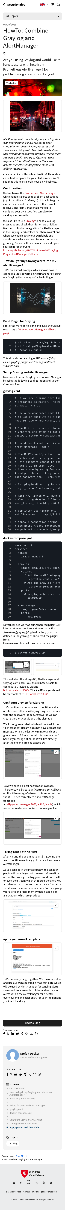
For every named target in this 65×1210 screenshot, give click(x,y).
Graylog (30, 221)
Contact (27, 1191)
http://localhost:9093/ (35, 694)
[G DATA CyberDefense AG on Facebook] (21, 1183)
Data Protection (14, 1191)
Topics (14, 16)
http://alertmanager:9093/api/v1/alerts (29, 804)
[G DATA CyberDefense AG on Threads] (28, 1183)
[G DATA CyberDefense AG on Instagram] (37, 1183)
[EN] (43, 4)
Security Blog (16, 5)
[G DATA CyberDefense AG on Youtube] (44, 1183)
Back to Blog (32, 1023)
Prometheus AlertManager (40, 193)
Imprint (35, 1191)
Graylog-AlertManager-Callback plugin (29, 331)
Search (59, 4)
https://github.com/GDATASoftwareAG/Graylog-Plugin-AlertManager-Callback (31, 252)
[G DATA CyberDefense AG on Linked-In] (14, 1183)
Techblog (11, 83)
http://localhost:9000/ (16, 690)
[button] (4, 1033)
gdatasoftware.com (49, 1191)
